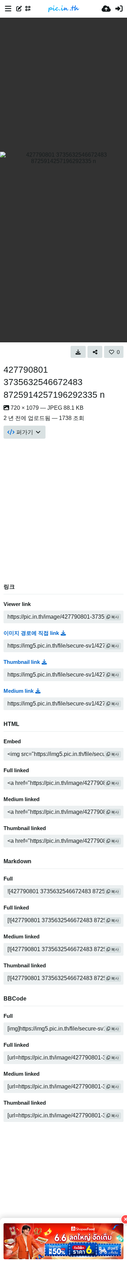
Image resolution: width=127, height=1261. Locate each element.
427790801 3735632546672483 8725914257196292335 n (54, 382)
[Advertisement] (63, 84)
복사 (114, 617)
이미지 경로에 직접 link (31, 633)
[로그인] (118, 9)
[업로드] (106, 9)
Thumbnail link (22, 662)
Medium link (19, 691)
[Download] (78, 352)
